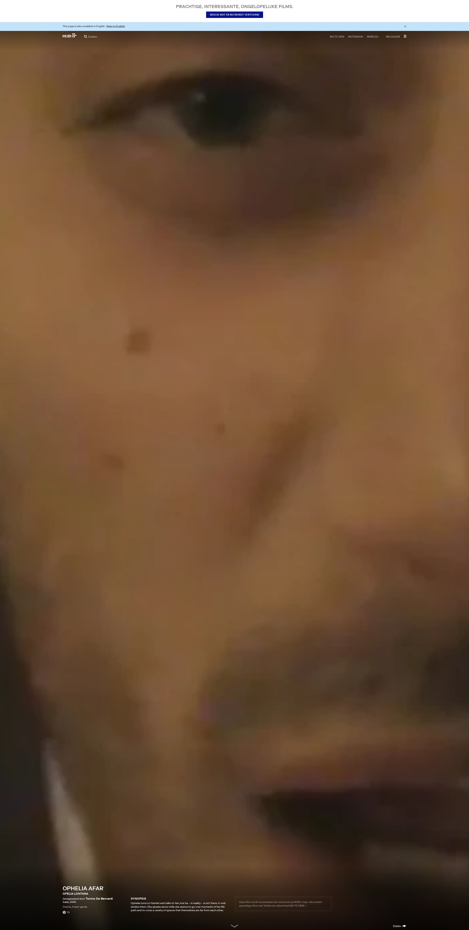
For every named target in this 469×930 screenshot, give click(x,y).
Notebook (355, 36)
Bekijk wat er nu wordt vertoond (234, 14)
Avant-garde (79, 906)
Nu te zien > (298, 905)
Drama (67, 906)
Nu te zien (337, 36)
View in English (115, 26)
